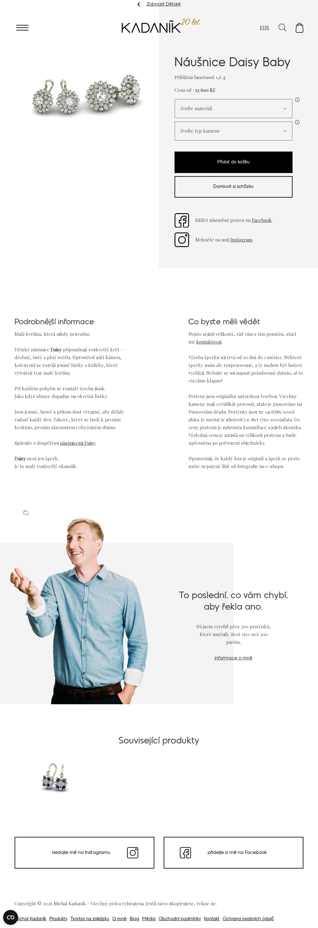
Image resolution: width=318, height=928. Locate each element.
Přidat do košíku (233, 162)
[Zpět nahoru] (305, 914)
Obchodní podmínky (180, 919)
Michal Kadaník (30, 919)
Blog (134, 919)
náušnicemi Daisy (77, 443)
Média (149, 919)
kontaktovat (209, 342)
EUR (264, 27)
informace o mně (233, 658)
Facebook (262, 220)
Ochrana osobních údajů (248, 919)
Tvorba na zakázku (89, 919)
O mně (119, 919)
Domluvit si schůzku (233, 187)
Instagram (241, 240)
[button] (299, 28)
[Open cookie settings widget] (10, 917)
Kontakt (212, 919)
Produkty (58, 919)
